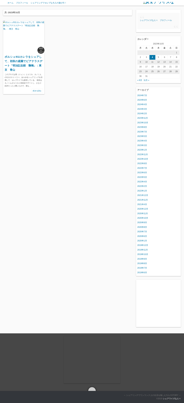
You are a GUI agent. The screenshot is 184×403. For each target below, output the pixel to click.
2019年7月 (142, 268)
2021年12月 (142, 195)
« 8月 (139, 80)
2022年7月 (142, 168)
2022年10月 (142, 159)
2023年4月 (142, 141)
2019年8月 (142, 263)
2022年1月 (142, 191)
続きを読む (37, 91)
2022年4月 (142, 182)
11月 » (146, 80)
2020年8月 (142, 227)
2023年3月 (142, 145)
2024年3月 (142, 109)
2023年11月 (142, 118)
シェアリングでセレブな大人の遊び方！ (49, 3)
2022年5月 (142, 177)
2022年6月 (142, 172)
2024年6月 (142, 100)
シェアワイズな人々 (172, 399)
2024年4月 (142, 104)
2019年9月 (142, 259)
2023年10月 (142, 123)
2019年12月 (142, 245)
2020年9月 (142, 222)
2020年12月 (142, 209)
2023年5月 (142, 136)
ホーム (11, 3)
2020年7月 (142, 232)
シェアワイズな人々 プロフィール (156, 20)
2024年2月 (142, 113)
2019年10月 (142, 254)
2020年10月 (142, 218)
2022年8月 (142, 163)
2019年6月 (142, 272)
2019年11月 (142, 250)
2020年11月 (142, 213)
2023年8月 (142, 127)
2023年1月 (142, 150)
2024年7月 (142, 95)
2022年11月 (142, 154)
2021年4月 (142, 204)
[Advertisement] (158, 305)
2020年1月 (142, 241)
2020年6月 (142, 236)
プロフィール (22, 3)
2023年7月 (142, 132)
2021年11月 (142, 200)
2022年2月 (142, 186)
